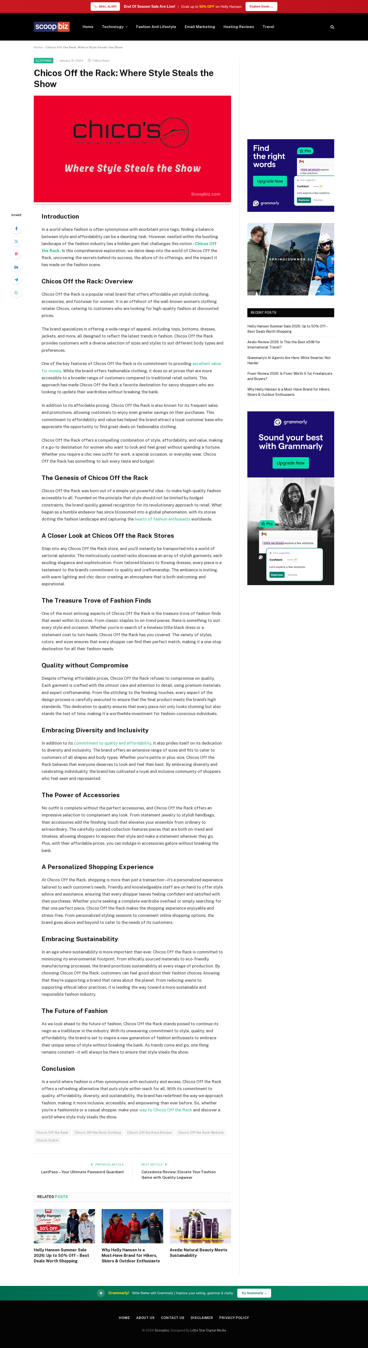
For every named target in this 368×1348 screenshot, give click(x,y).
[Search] (331, 27)
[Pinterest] (16, 254)
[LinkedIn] (16, 267)
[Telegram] (16, 280)
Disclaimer (202, 1318)
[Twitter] (16, 241)
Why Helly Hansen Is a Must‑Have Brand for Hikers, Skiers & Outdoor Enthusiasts (131, 1255)
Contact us (173, 1318)
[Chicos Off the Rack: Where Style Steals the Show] (132, 201)
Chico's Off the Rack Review (149, 1132)
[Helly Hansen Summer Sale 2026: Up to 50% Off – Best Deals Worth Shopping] (64, 1226)
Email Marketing (200, 27)
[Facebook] (16, 229)
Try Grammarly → (254, 1293)
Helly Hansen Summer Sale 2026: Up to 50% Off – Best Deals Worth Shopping (61, 1255)
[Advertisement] (290, 93)
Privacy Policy (234, 1318)
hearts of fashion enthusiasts (162, 519)
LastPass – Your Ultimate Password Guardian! (82, 1172)
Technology (112, 27)
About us (145, 1318)
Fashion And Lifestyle (156, 27)
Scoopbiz (162, 1330)
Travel (268, 27)
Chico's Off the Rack (52, 1132)
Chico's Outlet (47, 1140)
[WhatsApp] (16, 292)
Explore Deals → (261, 6)
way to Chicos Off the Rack (165, 1109)
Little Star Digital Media (208, 1330)
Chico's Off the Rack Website (201, 1132)
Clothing (43, 60)
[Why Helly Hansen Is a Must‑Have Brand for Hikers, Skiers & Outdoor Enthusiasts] (132, 1226)
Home (88, 27)
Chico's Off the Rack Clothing (98, 1132)
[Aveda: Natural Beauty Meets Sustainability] (200, 1226)
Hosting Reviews (239, 27)
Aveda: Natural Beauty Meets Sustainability (198, 1253)
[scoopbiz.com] (52, 26)
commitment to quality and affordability (112, 743)
